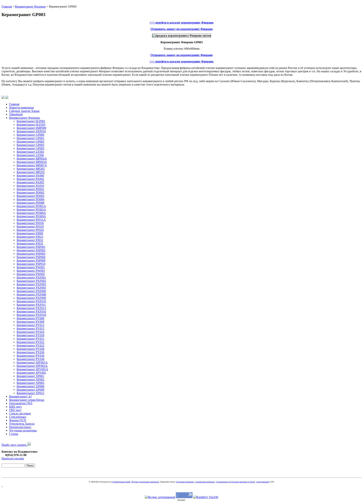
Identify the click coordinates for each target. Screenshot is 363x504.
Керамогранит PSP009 (31, 260)
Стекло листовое (20, 413)
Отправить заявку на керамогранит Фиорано (181, 29)
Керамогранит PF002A (31, 209)
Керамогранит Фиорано (30, 6)
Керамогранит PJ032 (30, 240)
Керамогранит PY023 (30, 345)
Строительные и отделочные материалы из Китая (235, 482)
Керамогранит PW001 (31, 267)
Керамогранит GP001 (30, 138)
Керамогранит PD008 (30, 202)
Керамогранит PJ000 (30, 233)
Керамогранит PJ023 (30, 236)
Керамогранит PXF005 (31, 287)
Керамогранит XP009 (30, 389)
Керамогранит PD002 (30, 192)
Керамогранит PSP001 (31, 247)
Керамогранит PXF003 (31, 284)
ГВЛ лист (15, 410)
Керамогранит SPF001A (32, 362)
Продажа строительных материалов (145, 482)
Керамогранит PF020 (30, 230)
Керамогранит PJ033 (30, 243)
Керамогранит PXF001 (31, 277)
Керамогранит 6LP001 (31, 121)
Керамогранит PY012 (30, 325)
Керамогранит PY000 (30, 318)
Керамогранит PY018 (30, 335)
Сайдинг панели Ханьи (24, 111)
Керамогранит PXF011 (31, 304)
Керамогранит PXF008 (31, 294)
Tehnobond (16, 114)
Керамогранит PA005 (30, 182)
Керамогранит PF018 (30, 223)
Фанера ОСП (17, 420)
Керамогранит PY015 (30, 328)
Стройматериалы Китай (121, 482)
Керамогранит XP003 (30, 382)
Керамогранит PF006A (31, 213)
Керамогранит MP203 (31, 172)
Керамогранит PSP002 (31, 250)
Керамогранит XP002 (30, 379)
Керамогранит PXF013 (31, 308)
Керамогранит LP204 (30, 151)
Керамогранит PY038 (30, 359)
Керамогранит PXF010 (31, 301)
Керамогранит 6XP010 (31, 131)
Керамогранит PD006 (30, 199)
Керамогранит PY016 (30, 331)
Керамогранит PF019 (30, 226)
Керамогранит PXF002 (31, 280)
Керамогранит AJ (20, 396)
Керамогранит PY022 (30, 342)
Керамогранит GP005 (30, 148)
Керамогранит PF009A (31, 216)
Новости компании (21, 107)
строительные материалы (205, 482)
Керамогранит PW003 (31, 270)
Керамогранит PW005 (31, 274)
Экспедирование (262, 482)
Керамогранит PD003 (30, 196)
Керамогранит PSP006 (31, 257)
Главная (7, 6)
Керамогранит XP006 (30, 386)
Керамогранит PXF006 (31, 291)
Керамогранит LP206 (30, 155)
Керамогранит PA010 (30, 185)
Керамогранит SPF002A (32, 365)
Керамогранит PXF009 (31, 297)
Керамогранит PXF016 (31, 311)
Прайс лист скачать (14, 444)
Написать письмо (13, 458)
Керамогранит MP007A (32, 165)
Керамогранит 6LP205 (31, 124)
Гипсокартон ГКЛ (20, 403)
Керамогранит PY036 (30, 355)
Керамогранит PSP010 (31, 264)
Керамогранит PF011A (31, 219)
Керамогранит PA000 (30, 175)
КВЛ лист (15, 406)
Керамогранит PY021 (30, 338)
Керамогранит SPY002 (31, 372)
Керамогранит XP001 (30, 376)
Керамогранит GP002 (30, 141)
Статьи (13, 433)
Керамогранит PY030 (30, 352)
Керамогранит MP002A (32, 158)
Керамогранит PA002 (30, 179)
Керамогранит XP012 (30, 393)
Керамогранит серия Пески (26, 399)
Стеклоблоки (17, 416)
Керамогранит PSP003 (31, 253)
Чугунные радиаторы (23, 430)
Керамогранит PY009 (30, 321)
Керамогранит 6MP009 (31, 128)
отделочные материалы (185, 482)
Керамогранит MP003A (32, 162)
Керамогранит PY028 (30, 348)
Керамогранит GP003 (30, 145)
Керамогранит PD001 (30, 189)
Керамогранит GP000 (30, 134)
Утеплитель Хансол (22, 423)
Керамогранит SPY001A (32, 369)
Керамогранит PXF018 (31, 314)
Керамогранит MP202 (31, 168)
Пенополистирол (20, 427)
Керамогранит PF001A (31, 206)
